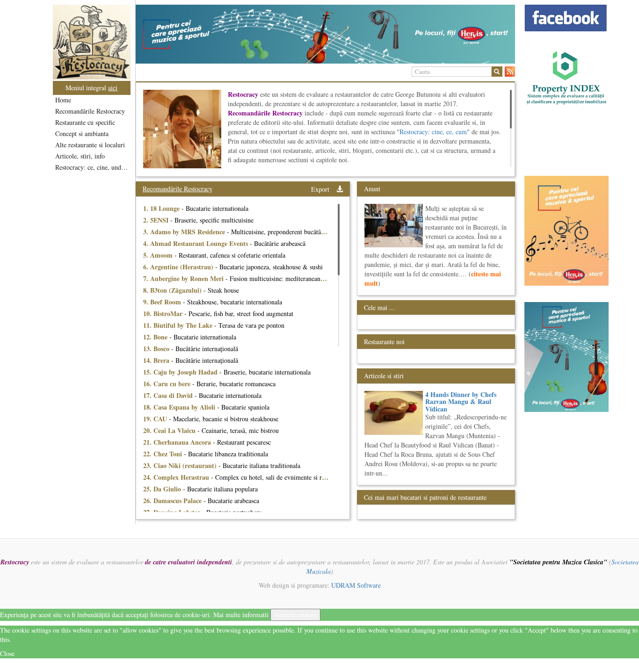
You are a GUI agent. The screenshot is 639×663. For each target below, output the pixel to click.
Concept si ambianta (82, 133)
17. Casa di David (169, 395)
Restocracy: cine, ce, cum (433, 131)
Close (7, 653)
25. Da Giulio (163, 489)
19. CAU (156, 419)
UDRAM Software (356, 585)
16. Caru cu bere (167, 384)
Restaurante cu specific (85, 122)
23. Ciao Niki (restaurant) (180, 465)
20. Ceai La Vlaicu (170, 430)
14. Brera (157, 360)
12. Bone (156, 337)
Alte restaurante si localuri (90, 144)
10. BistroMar (163, 313)
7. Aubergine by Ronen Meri (184, 278)
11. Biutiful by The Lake (178, 325)
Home (63, 99)
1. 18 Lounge (162, 208)
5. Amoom (158, 255)
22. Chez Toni (163, 454)
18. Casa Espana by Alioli (180, 407)
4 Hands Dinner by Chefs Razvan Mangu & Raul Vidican (460, 401)
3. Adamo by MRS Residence (185, 232)
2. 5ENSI (156, 220)
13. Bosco (157, 348)
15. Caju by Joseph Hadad (181, 372)
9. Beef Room (163, 302)
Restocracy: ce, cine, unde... (92, 167)
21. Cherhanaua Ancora (178, 442)
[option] (325, 34)
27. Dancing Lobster (172, 512)
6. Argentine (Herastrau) (179, 267)
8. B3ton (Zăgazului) (173, 290)
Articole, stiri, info (80, 155)
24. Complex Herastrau (177, 477)
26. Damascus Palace (173, 500)
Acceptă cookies (295, 614)
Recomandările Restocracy (90, 111)
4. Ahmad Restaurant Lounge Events (196, 243)
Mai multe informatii (241, 614)
